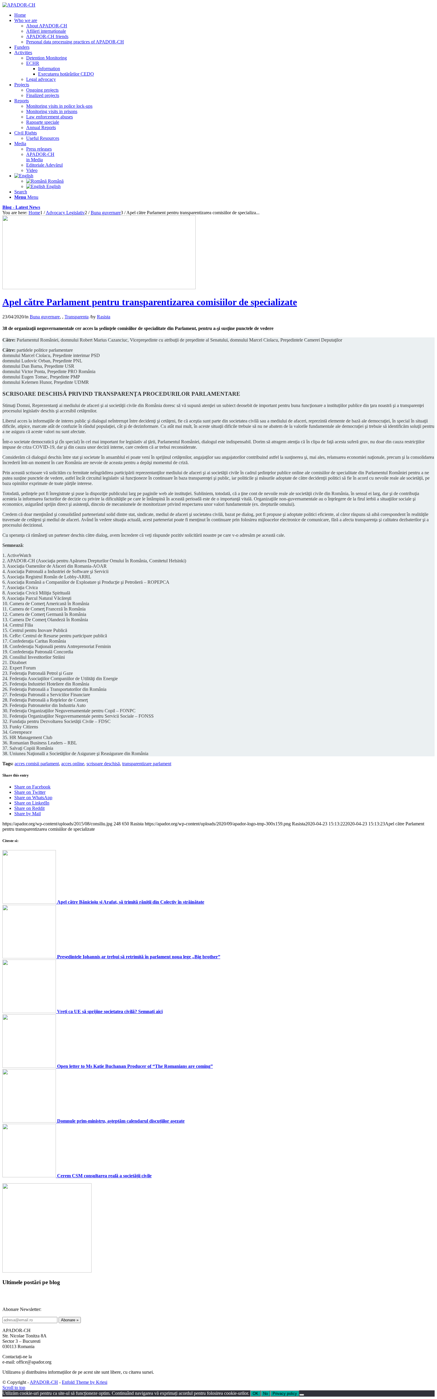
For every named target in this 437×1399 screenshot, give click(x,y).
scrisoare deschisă (103, 763)
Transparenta (77, 316)
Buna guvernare (45, 316)
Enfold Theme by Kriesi (84, 1382)
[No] (301, 1395)
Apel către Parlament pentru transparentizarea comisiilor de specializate (149, 302)
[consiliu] (99, 287)
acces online (72, 763)
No (265, 1393)
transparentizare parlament (146, 763)
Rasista (103, 316)
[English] (23, 175)
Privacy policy (285, 1393)
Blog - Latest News (21, 207)
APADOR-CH (44, 1382)
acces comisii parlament (37, 763)
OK (255, 1393)
